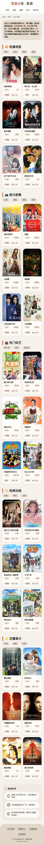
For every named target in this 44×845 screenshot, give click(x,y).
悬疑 (15, 200)
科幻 (15, 52)
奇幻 (15, 495)
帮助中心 (22, 829)
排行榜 (35, 10)
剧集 (21, 10)
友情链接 (33, 829)
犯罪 (33, 200)
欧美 (15, 643)
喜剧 (33, 52)
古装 (6, 200)
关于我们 (11, 829)
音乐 (16, 348)
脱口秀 (26, 348)
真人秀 (6, 348)
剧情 (24, 52)
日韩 (24, 643)
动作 (6, 52)
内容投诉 (22, 834)
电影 (14, 10)
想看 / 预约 (15, 95)
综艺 (28, 10)
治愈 (24, 495)
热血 (6, 495)
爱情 (24, 200)
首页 (7, 10)
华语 (6, 643)
